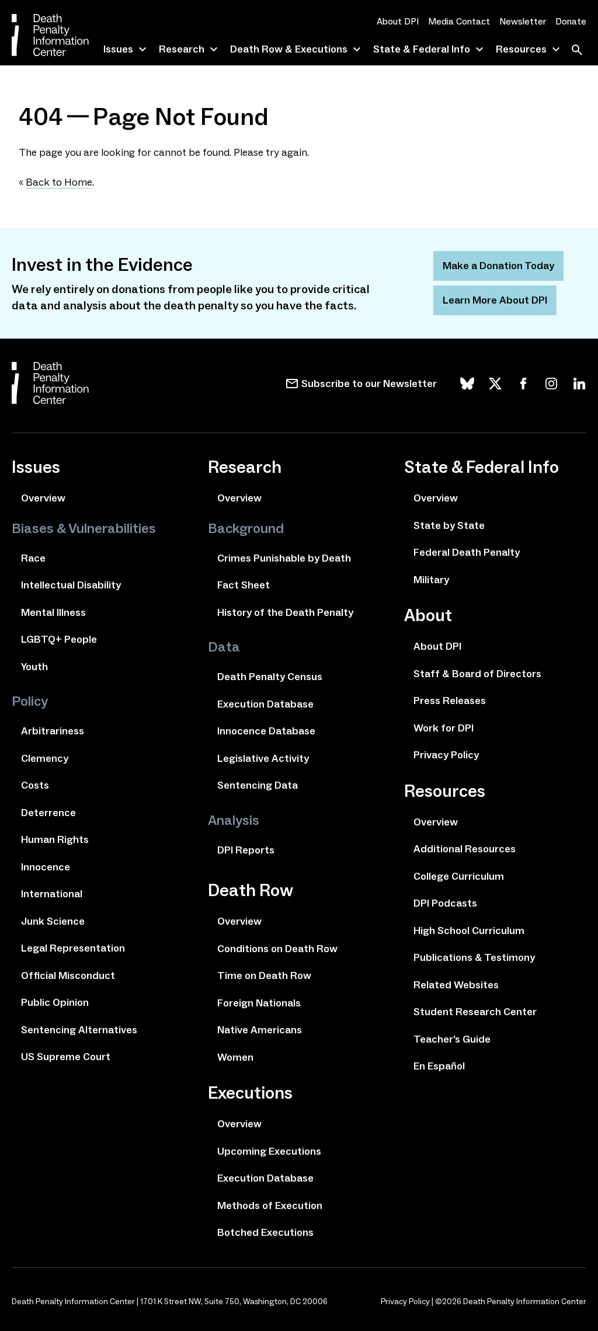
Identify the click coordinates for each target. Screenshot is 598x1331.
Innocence (45, 866)
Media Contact (459, 21)
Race (33, 558)
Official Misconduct (68, 975)
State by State (449, 525)
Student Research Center (475, 1011)
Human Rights (55, 839)
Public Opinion (55, 1002)
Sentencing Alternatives (79, 1029)
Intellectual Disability (71, 585)
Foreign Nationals (259, 1002)
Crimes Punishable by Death (284, 558)
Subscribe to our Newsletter (369, 383)
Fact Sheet (243, 585)
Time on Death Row (264, 975)
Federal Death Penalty (466, 552)
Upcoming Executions (269, 1151)
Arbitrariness (52, 730)
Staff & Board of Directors (477, 673)
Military (431, 579)
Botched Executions (265, 1232)
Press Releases (449, 700)
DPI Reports (245, 850)
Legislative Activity (263, 758)
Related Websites (456, 984)
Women (235, 1057)
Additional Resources (464, 848)
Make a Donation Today (498, 265)
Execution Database (265, 704)
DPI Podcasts (445, 903)
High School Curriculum (468, 930)
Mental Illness (53, 612)
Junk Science (53, 921)
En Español (439, 1066)
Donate (570, 21)
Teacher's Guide (452, 1039)
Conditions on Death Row (277, 948)
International (51, 893)
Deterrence (48, 812)
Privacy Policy (446, 754)
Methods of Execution (269, 1205)
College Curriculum (458, 876)
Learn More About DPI (495, 300)
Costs (35, 785)
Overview (43, 498)
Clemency (44, 758)
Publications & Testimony (474, 957)
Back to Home (59, 182)
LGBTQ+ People (59, 639)
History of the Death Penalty (285, 612)
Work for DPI (443, 728)
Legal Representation (73, 948)
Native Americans (259, 1029)
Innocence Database (266, 730)
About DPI (398, 21)
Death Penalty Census (269, 676)
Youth (34, 666)
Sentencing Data (257, 785)
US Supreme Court (65, 1056)
